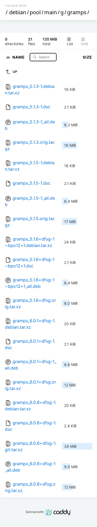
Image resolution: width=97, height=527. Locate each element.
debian (17, 12)
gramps (76, 12)
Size (87, 57)
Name (19, 57)
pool (35, 12)
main (50, 12)
